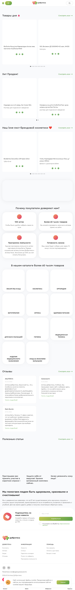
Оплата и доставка (53, 550)
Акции (4, 553)
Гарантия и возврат (27, 553)
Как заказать (51, 548)
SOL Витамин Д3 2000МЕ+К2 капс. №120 (54, 46)
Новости (24, 548)
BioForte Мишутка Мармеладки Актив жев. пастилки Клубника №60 (19, 47)
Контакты (5, 548)
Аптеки (4, 550)
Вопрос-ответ (51, 553)
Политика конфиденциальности (14, 572)
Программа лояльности (29, 559)
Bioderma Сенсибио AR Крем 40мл (17, 159)
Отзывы (5, 556)
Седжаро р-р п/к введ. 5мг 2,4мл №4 (17, 105)
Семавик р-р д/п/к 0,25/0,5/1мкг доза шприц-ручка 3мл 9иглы (54, 106)
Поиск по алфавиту (27, 556)
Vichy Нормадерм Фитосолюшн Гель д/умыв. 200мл (55, 160)
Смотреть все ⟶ (65, 15)
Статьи (23, 550)
